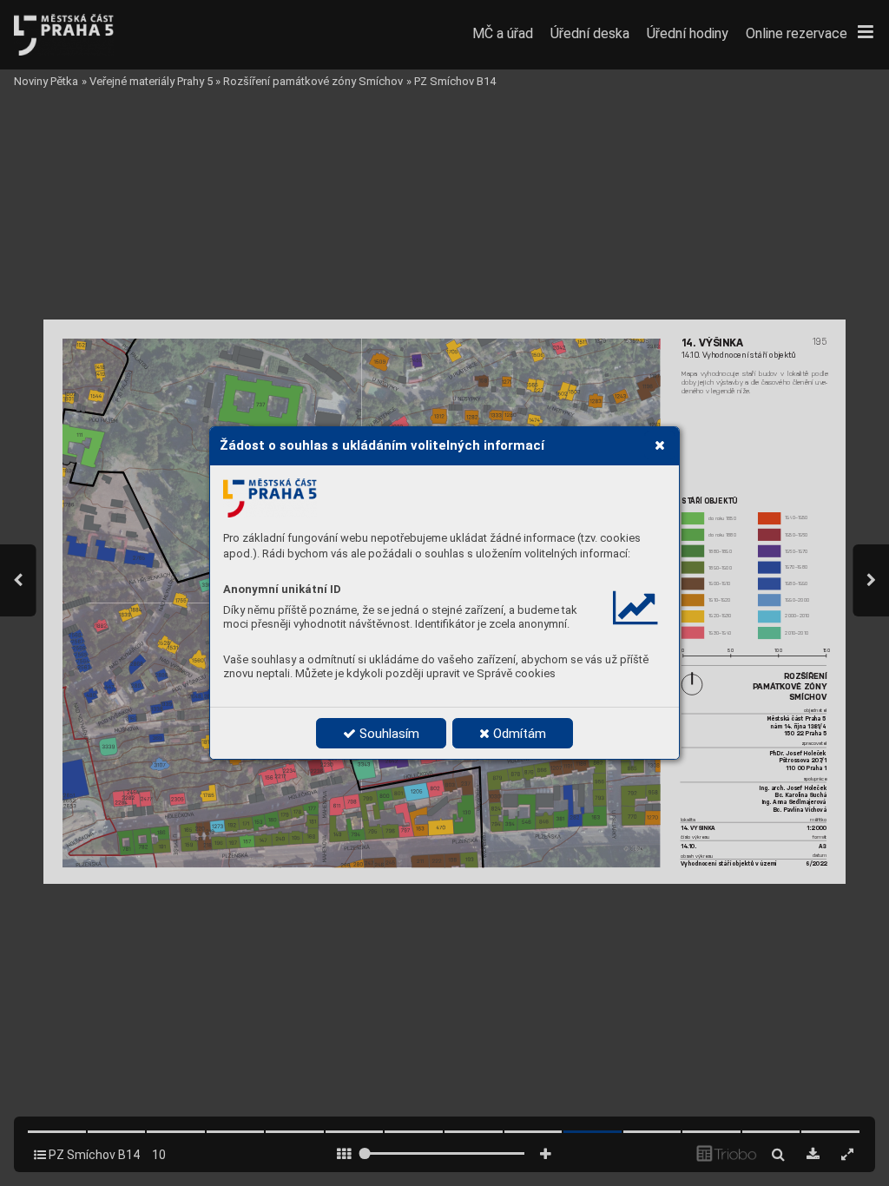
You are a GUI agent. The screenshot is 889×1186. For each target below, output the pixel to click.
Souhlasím (387, 733)
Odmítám (518, 733)
